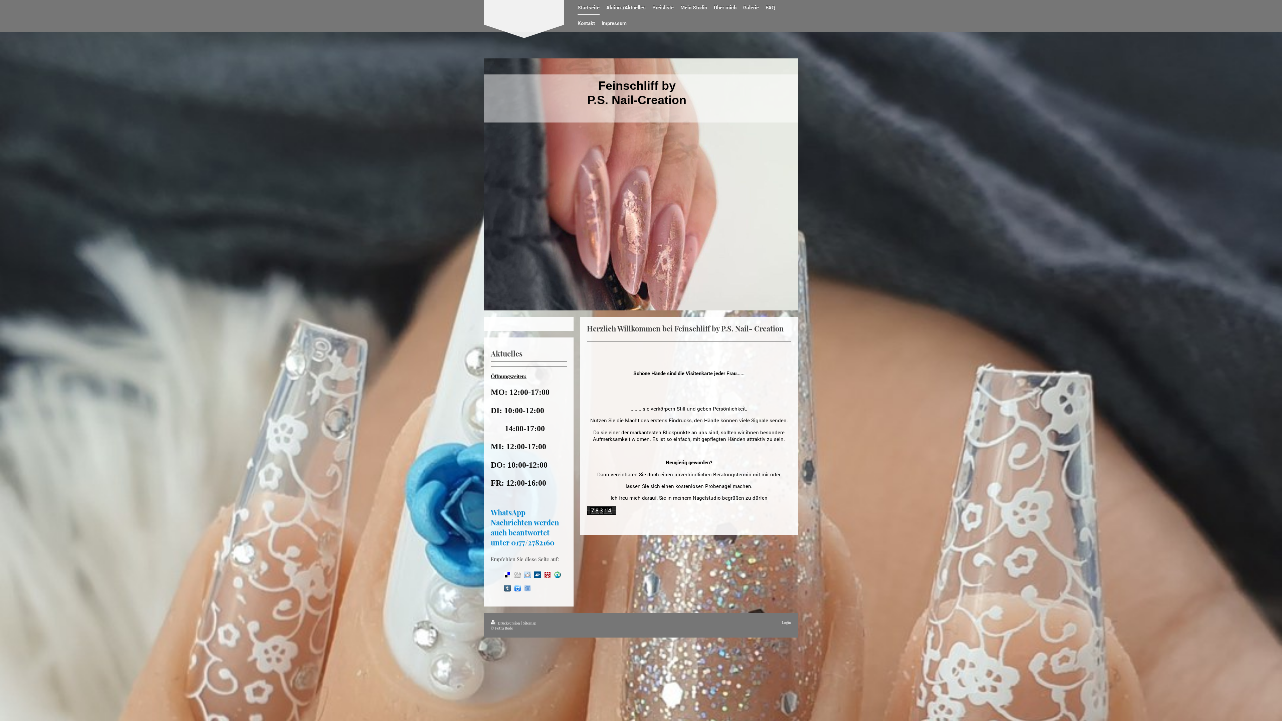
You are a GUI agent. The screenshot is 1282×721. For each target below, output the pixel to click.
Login (786, 622)
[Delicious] (507, 574)
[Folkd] (537, 574)
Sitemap (529, 623)
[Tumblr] (507, 588)
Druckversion (509, 623)
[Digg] (517, 574)
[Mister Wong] (547, 574)
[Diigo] (517, 588)
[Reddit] (527, 574)
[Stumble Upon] (557, 574)
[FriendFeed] (527, 588)
